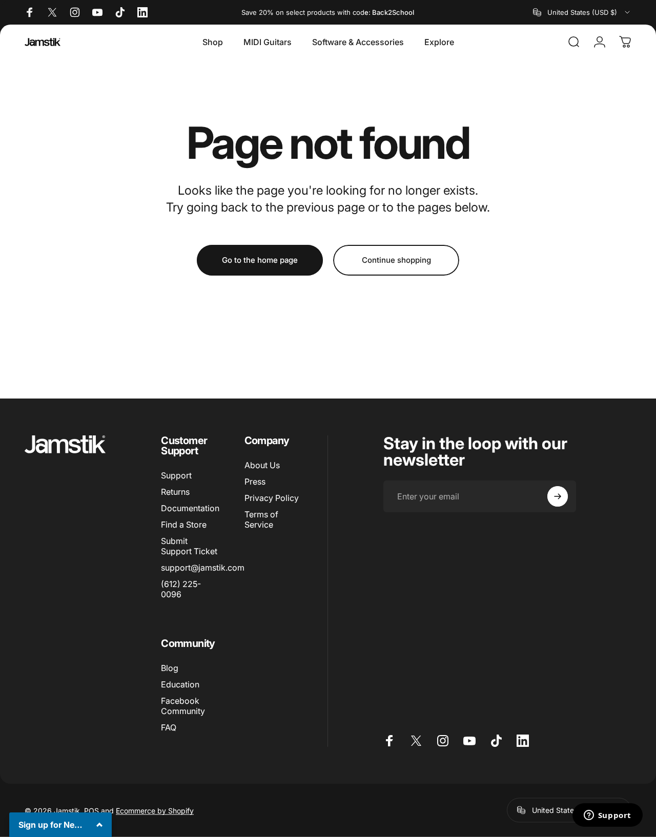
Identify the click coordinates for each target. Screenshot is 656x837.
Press (254, 481)
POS (91, 810)
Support (176, 475)
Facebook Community (183, 706)
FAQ (168, 727)
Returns (175, 492)
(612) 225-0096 (181, 589)
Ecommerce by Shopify (155, 810)
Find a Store (184, 524)
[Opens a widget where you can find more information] (607, 816)
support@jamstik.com (202, 567)
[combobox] (582, 12)
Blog (169, 668)
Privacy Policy (271, 498)
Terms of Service (261, 519)
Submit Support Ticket (189, 546)
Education (180, 684)
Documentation (190, 508)
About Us (262, 465)
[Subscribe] (557, 496)
